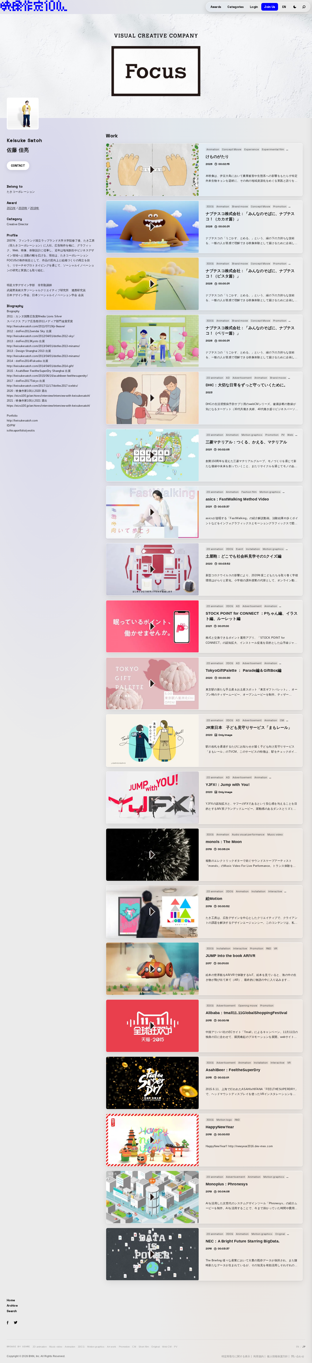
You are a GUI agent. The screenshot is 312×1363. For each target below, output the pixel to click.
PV (175, 1346)
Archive (12, 1305)
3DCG (81, 1346)
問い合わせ (297, 1356)
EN (284, 7)
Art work (111, 1346)
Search (12, 1311)
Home (11, 1300)
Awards (216, 7)
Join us (269, 7)
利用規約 (258, 1356)
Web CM (166, 1346)
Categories (236, 7)
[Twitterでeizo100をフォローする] (15, 1323)
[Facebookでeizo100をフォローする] (7, 1323)
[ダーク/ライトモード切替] (295, 7)
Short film (144, 1346)
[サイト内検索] (304, 7)
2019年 (34, 208)
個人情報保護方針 (277, 1356)
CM (134, 1346)
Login (254, 7)
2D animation (40, 1346)
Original (155, 1346)
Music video (55, 1346)
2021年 (11, 208)
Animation (70, 1346)
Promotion (124, 1346)
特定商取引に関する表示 (236, 1356)
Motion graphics (95, 1346)
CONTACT (18, 165)
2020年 (22, 208)
